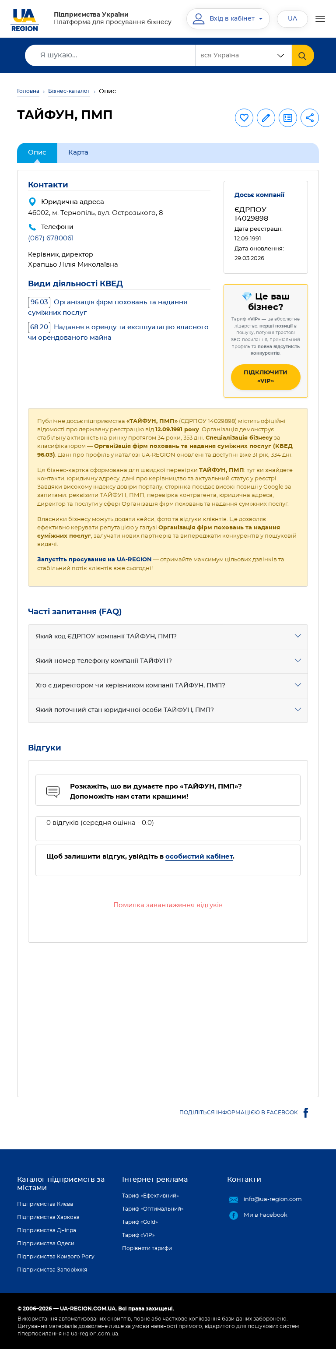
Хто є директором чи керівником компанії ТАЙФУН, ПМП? (130, 686)
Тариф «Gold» (140, 1222)
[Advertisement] (168, 1014)
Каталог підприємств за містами (61, 1183)
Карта (78, 152)
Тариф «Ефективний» (150, 1195)
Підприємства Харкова (48, 1217)
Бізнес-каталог (69, 91)
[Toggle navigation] (320, 18)
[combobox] (244, 55)
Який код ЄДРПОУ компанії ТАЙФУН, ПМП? (106, 637)
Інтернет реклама (155, 1179)
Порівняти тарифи (147, 1248)
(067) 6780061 (51, 238)
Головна (28, 91)
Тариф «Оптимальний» (153, 1209)
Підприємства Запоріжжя (52, 1269)
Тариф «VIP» (138, 1235)
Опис (37, 152)
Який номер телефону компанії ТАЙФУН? (104, 661)
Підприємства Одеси (45, 1243)
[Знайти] (303, 55)
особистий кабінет (199, 856)
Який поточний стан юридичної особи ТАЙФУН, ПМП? (125, 710)
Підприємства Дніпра (46, 1230)
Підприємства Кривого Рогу (55, 1256)
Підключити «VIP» (265, 377)
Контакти (244, 1179)
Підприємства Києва (45, 1204)
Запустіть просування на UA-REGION (94, 560)
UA (292, 19)
